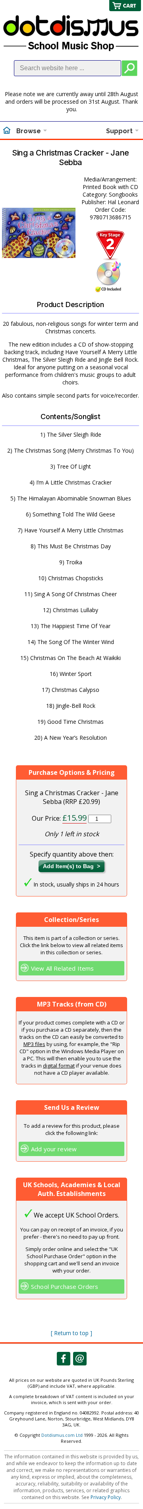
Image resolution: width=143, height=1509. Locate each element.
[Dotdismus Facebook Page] (63, 1358)
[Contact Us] (79, 1358)
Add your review (54, 1149)
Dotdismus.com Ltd (62, 1435)
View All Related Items (62, 968)
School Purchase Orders (64, 1286)
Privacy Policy (106, 1497)
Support (119, 131)
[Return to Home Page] (7, 131)
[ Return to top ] (71, 1333)
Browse (28, 131)
